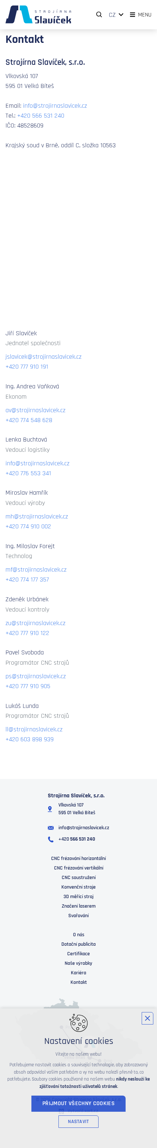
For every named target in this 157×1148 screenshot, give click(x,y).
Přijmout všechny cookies (78, 1103)
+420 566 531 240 (40, 115)
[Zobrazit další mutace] (121, 15)
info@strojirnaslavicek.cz (55, 105)
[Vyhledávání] (99, 14)
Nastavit (78, 1121)
